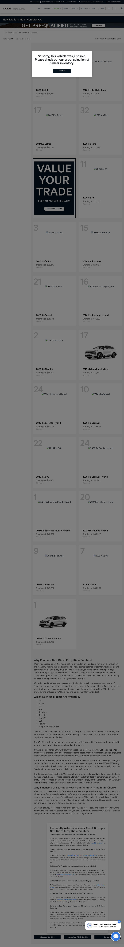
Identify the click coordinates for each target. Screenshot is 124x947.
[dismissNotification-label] (119, 921)
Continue (62, 71)
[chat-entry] (116, 936)
